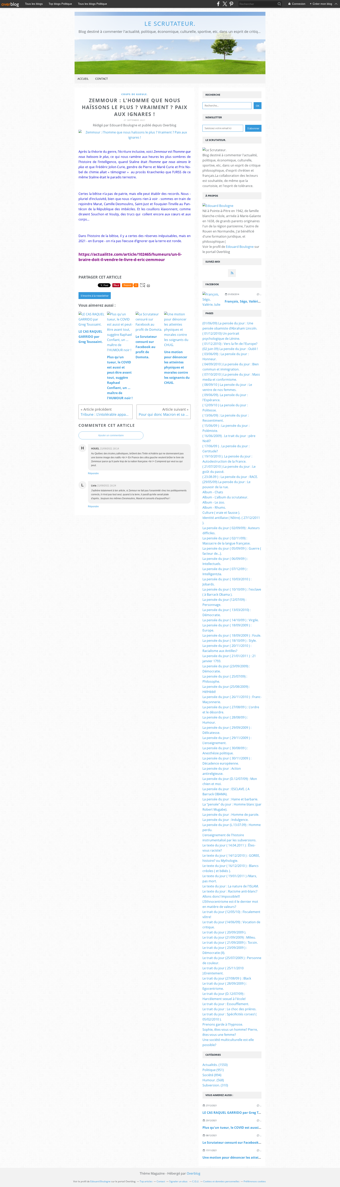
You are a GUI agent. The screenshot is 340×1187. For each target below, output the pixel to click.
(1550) (215, 1065)
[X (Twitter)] (224, 4)
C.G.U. (195, 1181)
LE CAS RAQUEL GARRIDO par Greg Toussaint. (237, 1112)
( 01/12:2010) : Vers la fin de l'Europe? (229, 344)
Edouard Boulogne (240, 246)
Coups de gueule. (134, 94)
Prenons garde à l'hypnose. (222, 1024)
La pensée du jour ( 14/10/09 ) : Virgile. (230, 620)
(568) (213, 1080)
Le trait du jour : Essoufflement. (225, 1004)
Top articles (146, 1181)
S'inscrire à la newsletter (95, 295)
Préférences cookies (255, 1181)
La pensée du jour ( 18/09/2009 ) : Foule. (231, 635)
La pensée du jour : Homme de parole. (230, 814)
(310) (215, 1085)
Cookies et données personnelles (221, 1181)
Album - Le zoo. (213, 502)
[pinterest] (231, 4)
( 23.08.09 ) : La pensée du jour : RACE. (230, 477)
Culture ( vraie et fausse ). (221, 512)
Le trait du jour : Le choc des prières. (229, 1009)
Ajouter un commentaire (111, 435)
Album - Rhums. (214, 507)
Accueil (83, 79)
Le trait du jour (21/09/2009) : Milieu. (229, 937)
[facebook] (218, 4)
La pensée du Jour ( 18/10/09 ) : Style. (229, 640)
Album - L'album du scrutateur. (225, 497)
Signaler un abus (178, 1181)
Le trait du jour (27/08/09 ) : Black (226, 978)
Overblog (193, 1173)
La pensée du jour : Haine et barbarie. (230, 799)
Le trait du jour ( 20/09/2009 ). (224, 932)
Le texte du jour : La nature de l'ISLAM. (230, 886)
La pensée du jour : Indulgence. (225, 820)
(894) (211, 1075)
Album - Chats (212, 492)
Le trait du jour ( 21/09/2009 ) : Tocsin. (230, 942)
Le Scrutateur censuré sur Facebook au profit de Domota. (247, 1142)
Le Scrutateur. (170, 23)
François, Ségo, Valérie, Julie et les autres (256, 301)
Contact (101, 79)
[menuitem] (83, 78)
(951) (213, 1070)
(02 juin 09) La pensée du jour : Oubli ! (230, 349)
